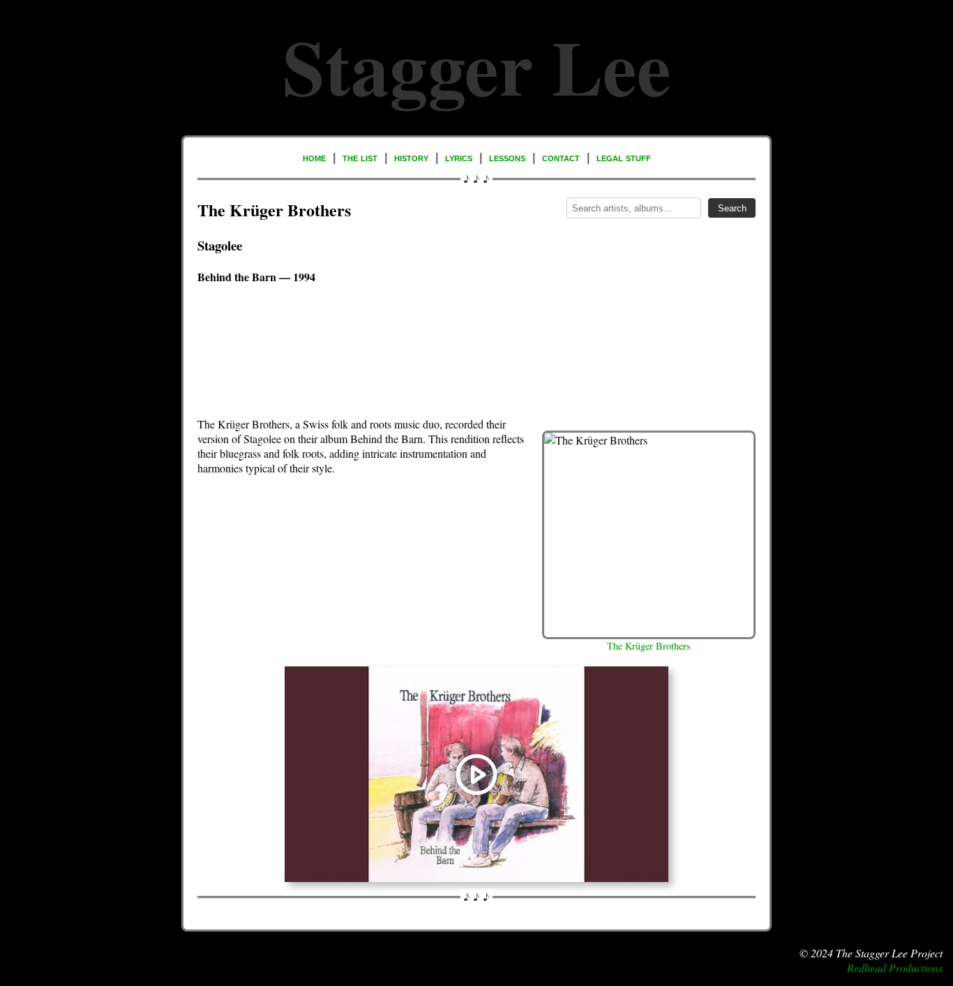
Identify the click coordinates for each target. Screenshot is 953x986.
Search (732, 208)
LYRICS (458, 157)
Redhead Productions (895, 967)
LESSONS (507, 157)
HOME (314, 157)
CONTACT (561, 157)
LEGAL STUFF (623, 157)
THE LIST (360, 157)
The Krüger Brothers (649, 645)
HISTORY (411, 157)
